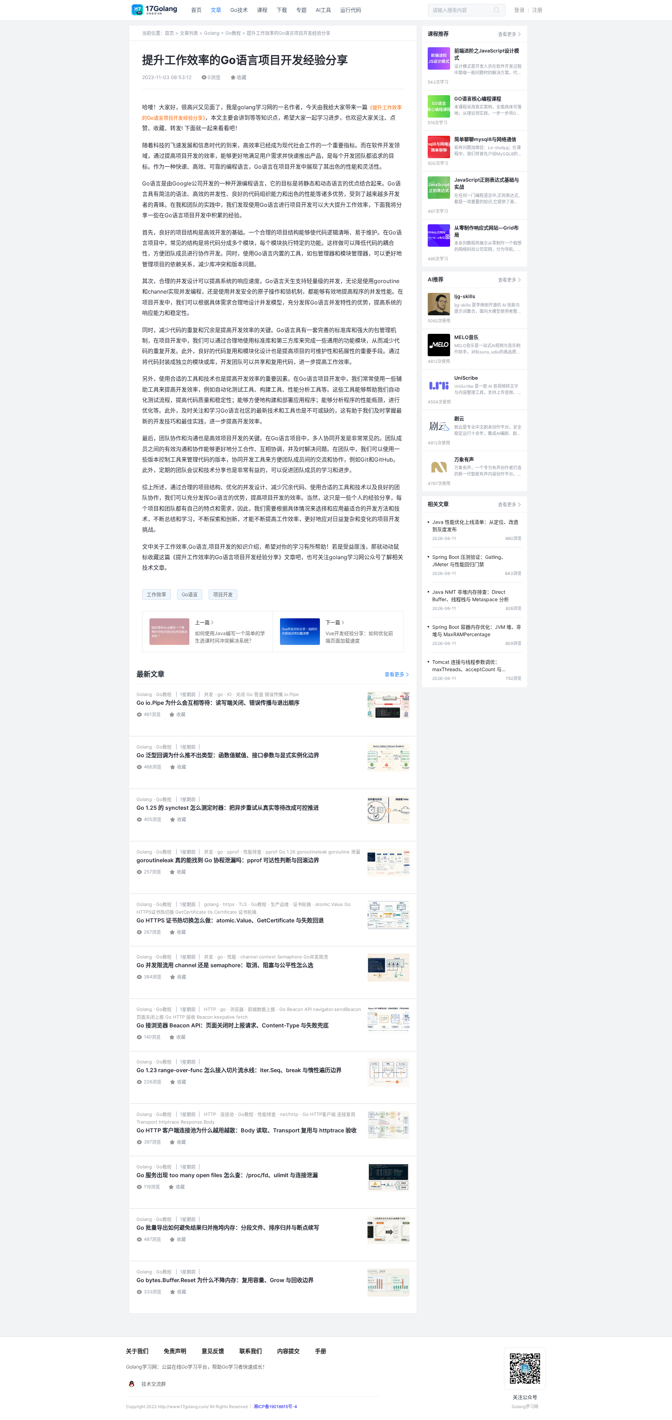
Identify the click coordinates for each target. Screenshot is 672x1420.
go (220, 694)
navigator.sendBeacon (337, 1009)
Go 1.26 (287, 852)
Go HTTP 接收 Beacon (189, 1017)
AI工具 (323, 10)
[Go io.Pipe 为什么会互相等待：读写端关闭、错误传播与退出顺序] (389, 705)
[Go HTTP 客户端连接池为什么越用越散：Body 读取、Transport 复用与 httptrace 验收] (389, 1125)
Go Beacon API (295, 1009)
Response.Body (198, 1122)
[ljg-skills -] (439, 304)
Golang (211, 33)
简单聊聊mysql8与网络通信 (485, 139)
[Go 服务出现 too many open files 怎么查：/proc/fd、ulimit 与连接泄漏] (389, 1177)
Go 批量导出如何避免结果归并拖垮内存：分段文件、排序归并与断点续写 (227, 1227)
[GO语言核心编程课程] (439, 106)
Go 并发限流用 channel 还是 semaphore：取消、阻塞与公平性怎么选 (224, 965)
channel (249, 956)
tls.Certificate (222, 912)
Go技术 (239, 10)
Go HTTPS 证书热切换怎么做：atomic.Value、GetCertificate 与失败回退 (230, 920)
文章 (216, 10)
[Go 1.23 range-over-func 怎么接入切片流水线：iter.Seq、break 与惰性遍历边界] (389, 1073)
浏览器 (237, 1009)
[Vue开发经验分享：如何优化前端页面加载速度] (300, 631)
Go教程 (233, 33)
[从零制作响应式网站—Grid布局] (439, 235)
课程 (262, 10)
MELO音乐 (466, 337)
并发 (208, 694)
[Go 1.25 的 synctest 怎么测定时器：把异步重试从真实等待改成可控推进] (389, 810)
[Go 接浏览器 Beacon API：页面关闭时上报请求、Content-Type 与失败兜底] (389, 1020)
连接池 (227, 1114)
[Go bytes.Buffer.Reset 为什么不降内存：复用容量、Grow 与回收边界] (389, 1282)
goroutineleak (312, 852)
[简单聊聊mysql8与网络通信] (439, 147)
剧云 (459, 418)
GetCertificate (190, 912)
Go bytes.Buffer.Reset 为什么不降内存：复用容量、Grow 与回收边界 (225, 1280)
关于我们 (137, 1351)
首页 (196, 10)
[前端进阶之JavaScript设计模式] (439, 58)
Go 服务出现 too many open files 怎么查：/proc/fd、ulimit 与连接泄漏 (227, 1175)
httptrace (169, 1122)
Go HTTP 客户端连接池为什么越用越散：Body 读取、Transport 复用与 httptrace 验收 (246, 1130)
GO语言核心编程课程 (477, 98)
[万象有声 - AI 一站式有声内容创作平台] (439, 467)
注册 (537, 10)
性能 (231, 956)
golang (211, 904)
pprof (233, 852)
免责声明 (175, 1351)
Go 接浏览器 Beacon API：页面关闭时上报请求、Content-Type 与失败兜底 (232, 1025)
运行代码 (350, 10)
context (267, 956)
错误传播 (274, 694)
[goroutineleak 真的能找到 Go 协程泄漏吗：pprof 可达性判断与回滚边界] (389, 863)
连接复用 (346, 1114)
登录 (519, 10)
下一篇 (333, 622)
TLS (243, 904)
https (228, 904)
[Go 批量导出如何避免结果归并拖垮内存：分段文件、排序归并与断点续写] (389, 1230)
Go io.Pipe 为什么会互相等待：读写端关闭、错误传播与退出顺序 (218, 702)
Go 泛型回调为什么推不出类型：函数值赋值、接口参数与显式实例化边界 (227, 755)
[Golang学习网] (154, 15)
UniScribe (466, 378)
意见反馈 (213, 1351)
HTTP (210, 1009)
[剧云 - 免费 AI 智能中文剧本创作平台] (439, 426)
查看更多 (397, 674)
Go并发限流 (315, 956)
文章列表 (189, 33)
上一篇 (202, 622)
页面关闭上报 (150, 1017)
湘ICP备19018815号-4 (275, 1406)
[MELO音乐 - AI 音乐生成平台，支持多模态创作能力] (439, 345)
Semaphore (289, 956)
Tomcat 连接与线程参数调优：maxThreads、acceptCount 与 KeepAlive (467, 669)
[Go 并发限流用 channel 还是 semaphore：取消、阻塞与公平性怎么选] (389, 968)
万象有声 (464, 459)
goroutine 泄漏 (344, 852)
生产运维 (280, 904)
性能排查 (252, 852)
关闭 (240, 694)
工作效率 (156, 594)
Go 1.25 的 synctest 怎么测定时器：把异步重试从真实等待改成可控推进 (227, 807)
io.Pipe (291, 694)
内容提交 (288, 1351)
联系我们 (250, 1351)
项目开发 (223, 594)
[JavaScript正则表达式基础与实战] (439, 187)
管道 (258, 694)
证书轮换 (302, 904)
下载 (281, 10)
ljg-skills (464, 296)
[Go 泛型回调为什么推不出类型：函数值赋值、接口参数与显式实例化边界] (389, 758)
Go (249, 694)
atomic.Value (329, 904)
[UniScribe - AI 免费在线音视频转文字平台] (439, 385)
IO (229, 694)
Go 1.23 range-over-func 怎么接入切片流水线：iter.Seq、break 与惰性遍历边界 (239, 1070)
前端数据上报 (261, 1009)
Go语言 (190, 594)
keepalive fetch (231, 1017)
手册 (320, 1351)
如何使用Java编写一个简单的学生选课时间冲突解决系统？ (169, 631)
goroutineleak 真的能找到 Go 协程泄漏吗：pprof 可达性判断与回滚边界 (227, 860)
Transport (147, 1122)
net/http (289, 1114)
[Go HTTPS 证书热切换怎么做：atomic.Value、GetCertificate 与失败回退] (389, 915)
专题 (301, 10)
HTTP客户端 (323, 1114)
